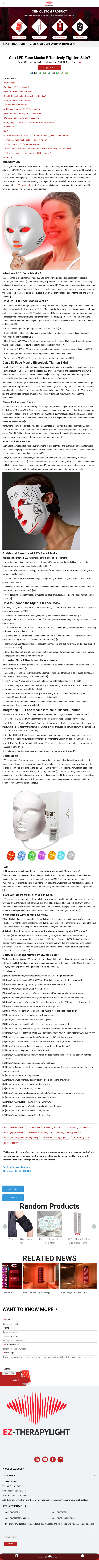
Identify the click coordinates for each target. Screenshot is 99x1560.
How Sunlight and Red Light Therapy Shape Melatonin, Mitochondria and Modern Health (66, 1292)
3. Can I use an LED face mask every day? (24, 144)
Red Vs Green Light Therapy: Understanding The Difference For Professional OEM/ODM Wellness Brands (29, 1292)
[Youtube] (37, 1459)
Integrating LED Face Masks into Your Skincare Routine (29, 122)
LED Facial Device (12, 1143)
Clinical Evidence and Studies (18, 100)
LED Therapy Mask (81, 1137)
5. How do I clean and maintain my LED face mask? (28, 153)
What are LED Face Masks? (16, 87)
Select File (9, 1373)
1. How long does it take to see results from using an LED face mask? (36, 135)
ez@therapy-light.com (17, 1491)
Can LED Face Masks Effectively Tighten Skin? (25, 96)
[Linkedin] (60, 1459)
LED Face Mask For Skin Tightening (44, 1127)
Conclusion (9, 126)
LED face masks (24, 185)
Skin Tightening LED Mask (76, 1127)
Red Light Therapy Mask (68, 1132)
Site (79, 62)
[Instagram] (45, 1459)
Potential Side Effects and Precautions (21, 118)
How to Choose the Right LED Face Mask (22, 113)
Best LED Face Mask (13, 1127)
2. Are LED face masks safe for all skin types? (26, 140)
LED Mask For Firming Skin (40, 1132)
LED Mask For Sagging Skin (55, 1137)
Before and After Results (16, 104)
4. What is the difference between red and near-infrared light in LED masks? (39, 148)
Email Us (13, 1198)
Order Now (13, 1189)
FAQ (6, 131)
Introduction (9, 83)
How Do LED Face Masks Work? (19, 91)
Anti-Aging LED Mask (13, 1132)
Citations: (8, 157)
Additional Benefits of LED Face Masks (22, 109)
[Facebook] (53, 1459)
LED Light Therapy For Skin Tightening (21, 1137)
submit (16, 1380)
